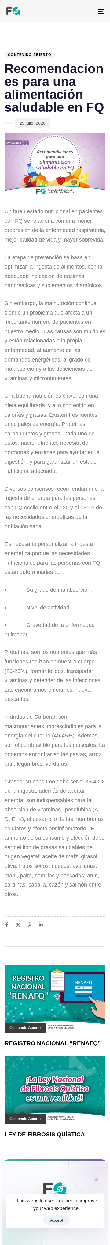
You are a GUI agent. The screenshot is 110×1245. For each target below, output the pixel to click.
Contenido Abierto (29, 54)
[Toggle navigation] (87, 11)
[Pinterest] (29, 924)
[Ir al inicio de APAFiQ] (55, 1192)
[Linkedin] (40, 924)
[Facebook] (7, 924)
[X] (18, 924)
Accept (56, 1220)
